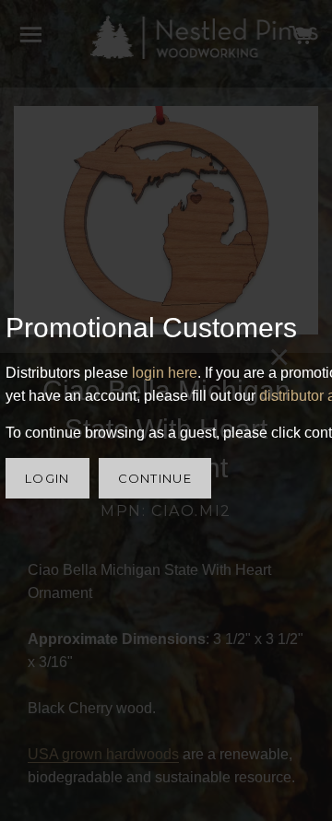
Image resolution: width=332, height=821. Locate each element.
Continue (155, 478)
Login (47, 478)
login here (164, 373)
